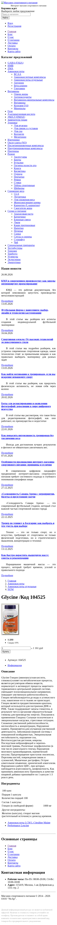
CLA (16, 194)
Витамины (13, 91)
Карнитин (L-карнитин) (27, 205)
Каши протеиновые (24, 225)
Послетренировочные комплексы (26, 145)
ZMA (10, 68)
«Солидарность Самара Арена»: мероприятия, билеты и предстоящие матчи (28, 495)
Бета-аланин (20, 85)
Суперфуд (19, 239)
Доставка (13, 42)
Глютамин (19, 88)
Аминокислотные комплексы (30, 77)
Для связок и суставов (26, 128)
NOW (11, 589)
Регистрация (14, 26)
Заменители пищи (17, 119)
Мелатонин (20, 137)
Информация (15, 665)
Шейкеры (19, 188)
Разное (11, 154)
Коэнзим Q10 (21, 105)
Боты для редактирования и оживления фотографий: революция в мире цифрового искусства (26, 406)
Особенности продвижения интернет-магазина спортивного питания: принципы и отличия (27, 463)
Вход (10, 23)
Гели (10, 111)
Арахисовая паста (23, 214)
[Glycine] (10, 634)
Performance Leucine (18, 825)
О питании (13, 40)
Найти (5, 17)
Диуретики (20, 196)
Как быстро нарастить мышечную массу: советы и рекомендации (25, 556)
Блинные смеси (22, 219)
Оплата (12, 45)
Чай (16, 242)
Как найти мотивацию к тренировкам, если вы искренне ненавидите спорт (28, 375)
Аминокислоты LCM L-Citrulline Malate (29, 822)
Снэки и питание (17, 211)
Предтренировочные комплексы (25, 148)
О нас (11, 37)
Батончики (20, 216)
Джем (17, 222)
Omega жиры (21, 94)
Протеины (13, 151)
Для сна (18, 131)
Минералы (19, 108)
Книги (17, 168)
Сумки (17, 182)
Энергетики (14, 262)
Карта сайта (14, 51)
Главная (12, 31)
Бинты (17, 159)
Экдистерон (14, 259)
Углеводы (13, 256)
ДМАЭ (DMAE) (16, 117)
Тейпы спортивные (24, 185)
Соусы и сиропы (23, 236)
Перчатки (19, 176)
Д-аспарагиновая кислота (21, 114)
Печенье (18, 231)
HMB (10, 65)
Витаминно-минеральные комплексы (34, 100)
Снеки (17, 233)
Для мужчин (20, 125)
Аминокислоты (16, 71)
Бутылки (18, 162)
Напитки (19, 228)
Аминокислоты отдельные (28, 80)
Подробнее (7, 301)
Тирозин (12, 251)
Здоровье (12, 122)
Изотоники (14, 139)
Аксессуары (20, 157)
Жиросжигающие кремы (27, 202)
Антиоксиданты (23, 97)
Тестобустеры (15, 248)
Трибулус (13, 253)
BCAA (17, 74)
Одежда (18, 174)
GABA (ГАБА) (15, 62)
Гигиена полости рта (25, 165)
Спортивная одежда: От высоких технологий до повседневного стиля (27, 340)
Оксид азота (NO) (17, 142)
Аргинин (19, 82)
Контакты (13, 48)
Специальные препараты (21, 245)
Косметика (19, 171)
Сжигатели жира (23, 208)
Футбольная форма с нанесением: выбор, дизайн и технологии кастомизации (24, 311)
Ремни (17, 179)
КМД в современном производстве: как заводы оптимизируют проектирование (28, 282)
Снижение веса (16, 191)
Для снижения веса (24, 199)
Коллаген (19, 134)
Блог (10, 34)
